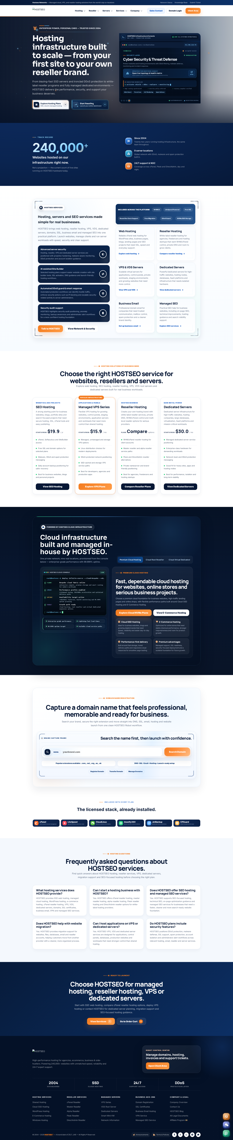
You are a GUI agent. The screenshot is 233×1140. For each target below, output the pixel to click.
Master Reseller (74, 1107)
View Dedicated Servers (180, 486)
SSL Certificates (143, 1107)
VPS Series (106, 1102)
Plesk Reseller (73, 1115)
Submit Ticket (195, 2)
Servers (106, 10)
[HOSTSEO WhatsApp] (186, 1134)
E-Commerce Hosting (41, 1115)
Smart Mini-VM (107, 1115)
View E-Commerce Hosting (171, 612)
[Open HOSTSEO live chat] (226, 1125)
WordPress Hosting (40, 1111)
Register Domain (97, 771)
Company (135, 10)
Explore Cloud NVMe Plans (133, 612)
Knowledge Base (181, 2)
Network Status (166, 2)
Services (120, 10)
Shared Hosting (39, 1102)
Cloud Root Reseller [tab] (155, 559)
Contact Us (175, 1107)
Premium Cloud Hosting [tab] (130, 559)
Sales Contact (156, 10)
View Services (98, 1021)
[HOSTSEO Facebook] (174, 1134)
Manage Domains (135, 771)
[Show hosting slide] (121, 100)
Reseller (92, 10)
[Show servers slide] (127, 100)
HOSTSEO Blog (176, 1111)
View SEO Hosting (52, 486)
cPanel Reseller (73, 1102)
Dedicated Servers (109, 1111)
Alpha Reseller (73, 1111)
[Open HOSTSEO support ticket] (226, 1116)
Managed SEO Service (146, 1120)
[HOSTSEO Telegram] (192, 1134)
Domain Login (175, 10)
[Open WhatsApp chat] (226, 1133)
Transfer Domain (116, 771)
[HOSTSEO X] (180, 1134)
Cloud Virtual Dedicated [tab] (179, 559)
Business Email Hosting (146, 1111)
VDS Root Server (108, 1107)
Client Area (193, 10)
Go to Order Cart (128, 1021)
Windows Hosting (40, 1120)
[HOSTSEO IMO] (198, 1134)
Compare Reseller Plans (138, 486)
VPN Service (141, 1115)
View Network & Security (81, 328)
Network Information (110, 1120)
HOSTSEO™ (48, 1135)
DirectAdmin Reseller (76, 1120)
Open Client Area (157, 1065)
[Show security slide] (129, 100)
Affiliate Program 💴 (179, 1120)
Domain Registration (144, 1102)
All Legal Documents (179, 1115)
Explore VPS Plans (95, 486)
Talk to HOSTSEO (50, 328)
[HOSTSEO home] (45, 11)
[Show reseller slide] (124, 100)
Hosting (79, 10)
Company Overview (178, 1102)
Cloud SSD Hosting (40, 1107)
